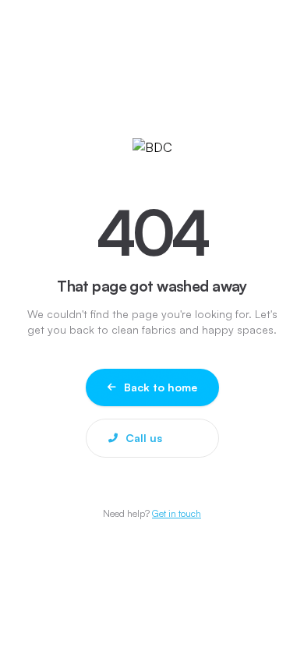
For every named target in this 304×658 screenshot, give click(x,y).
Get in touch (176, 513)
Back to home (160, 387)
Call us (143, 437)
